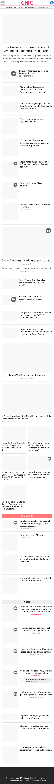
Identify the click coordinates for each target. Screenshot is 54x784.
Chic (27, 3)
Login (52, 2)
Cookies (44, 778)
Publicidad (24, 780)
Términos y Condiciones (30, 778)
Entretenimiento (42, 7)
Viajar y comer (29, 7)
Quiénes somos (12, 778)
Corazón (9, 7)
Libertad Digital (27, 772)
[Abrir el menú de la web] (10, 3)
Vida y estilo (18, 7)
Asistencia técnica (38, 780)
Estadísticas (14, 780)
